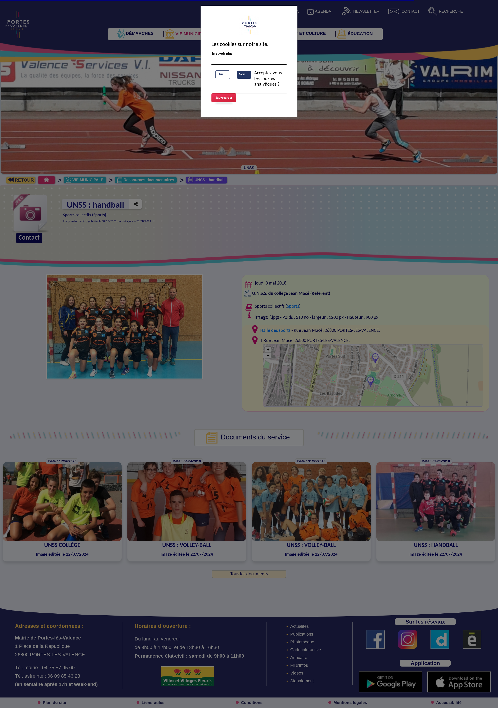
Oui (220, 74)
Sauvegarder (224, 97)
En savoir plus (221, 54)
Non (242, 74)
